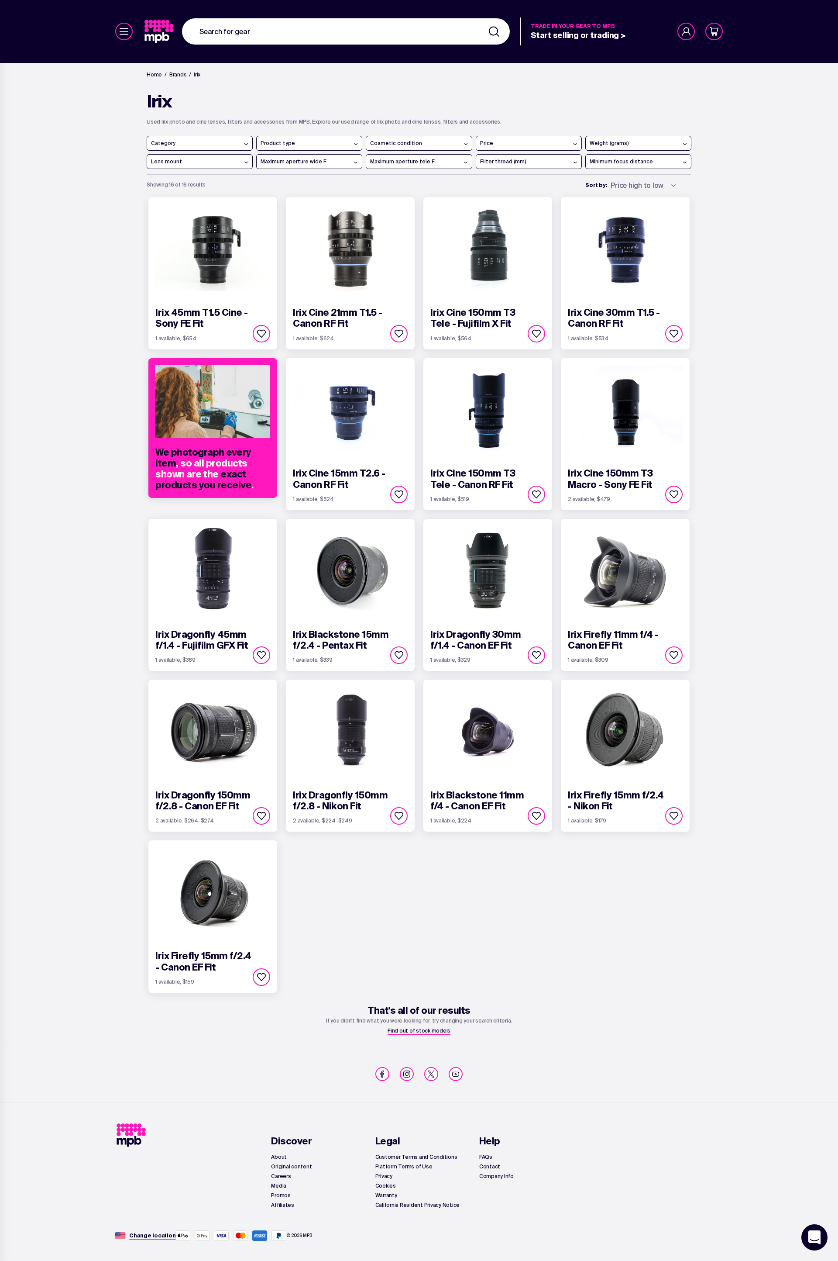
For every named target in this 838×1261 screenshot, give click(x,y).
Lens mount (166, 161)
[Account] (686, 31)
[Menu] (124, 31)
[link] (160, 31)
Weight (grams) (609, 143)
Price (486, 143)
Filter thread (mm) (503, 161)
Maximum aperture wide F (293, 161)
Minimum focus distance (621, 161)
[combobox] (346, 31)
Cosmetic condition (396, 143)
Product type (278, 143)
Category (163, 143)
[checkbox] (261, 333)
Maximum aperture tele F (402, 161)
